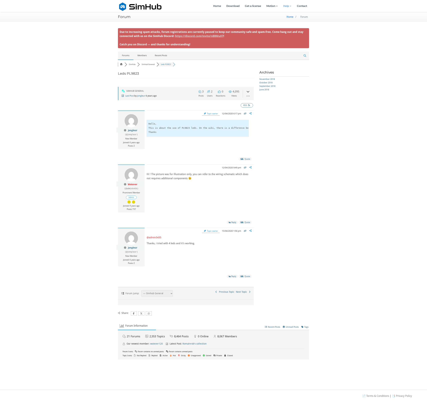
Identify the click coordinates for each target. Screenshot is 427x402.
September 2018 (267, 86)
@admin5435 (154, 237)
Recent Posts (161, 55)
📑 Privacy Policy (402, 396)
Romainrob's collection (194, 343)
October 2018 (266, 82)
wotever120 (156, 343)
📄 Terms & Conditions (375, 396)
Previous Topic (226, 291)
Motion (270, 6)
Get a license (253, 6)
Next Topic (242, 291)
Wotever (132, 184)
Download (233, 6)
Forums (125, 55)
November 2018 (267, 79)
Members (142, 55)
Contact (302, 6)
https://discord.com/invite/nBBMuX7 (199, 36)
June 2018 (264, 89)
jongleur (141, 95)
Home (217, 6)
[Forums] (121, 64)
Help (286, 6)
